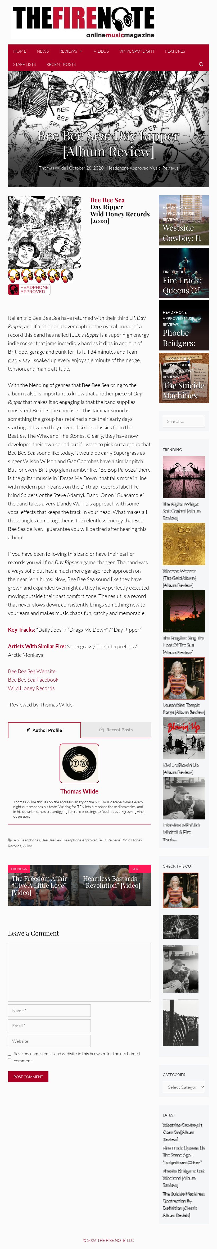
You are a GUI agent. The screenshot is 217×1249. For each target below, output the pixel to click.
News (43, 51)
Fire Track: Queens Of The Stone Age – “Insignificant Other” (184, 1155)
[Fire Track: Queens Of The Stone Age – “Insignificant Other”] (184, 294)
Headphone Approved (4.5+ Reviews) (91, 840)
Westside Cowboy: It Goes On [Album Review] (182, 1132)
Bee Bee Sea (51, 840)
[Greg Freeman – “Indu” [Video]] (180, 1042)
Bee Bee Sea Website (32, 671)
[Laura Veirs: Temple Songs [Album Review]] (180, 904)
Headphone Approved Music (134, 168)
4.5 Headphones (27, 840)
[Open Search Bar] (201, 64)
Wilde (27, 846)
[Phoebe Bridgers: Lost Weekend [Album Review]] (184, 347)
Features (175, 51)
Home (19, 51)
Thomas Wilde (52, 168)
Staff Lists (24, 64)
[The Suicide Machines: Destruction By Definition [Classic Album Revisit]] (184, 399)
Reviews (68, 51)
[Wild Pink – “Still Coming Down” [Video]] (180, 935)
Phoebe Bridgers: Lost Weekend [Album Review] (184, 1178)
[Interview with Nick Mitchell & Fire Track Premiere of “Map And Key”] (180, 989)
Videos (101, 51)
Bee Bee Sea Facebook (33, 679)
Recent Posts (61, 64)
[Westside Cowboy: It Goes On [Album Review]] (184, 242)
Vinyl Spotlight (137, 51)
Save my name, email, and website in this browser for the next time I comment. (77, 1057)
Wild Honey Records (31, 688)
